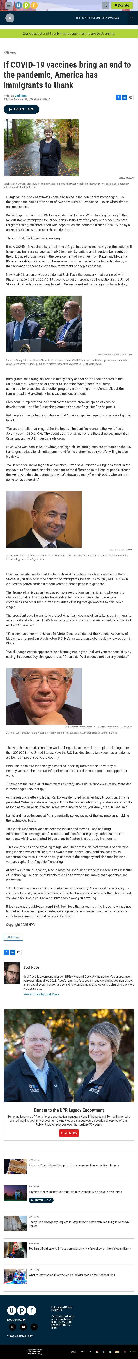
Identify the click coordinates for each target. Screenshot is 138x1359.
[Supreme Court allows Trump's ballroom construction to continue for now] (15, 1166)
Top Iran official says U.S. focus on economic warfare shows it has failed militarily (80, 1248)
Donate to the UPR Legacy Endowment (69, 1110)
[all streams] (132, 18)
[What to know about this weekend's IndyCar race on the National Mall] (15, 1276)
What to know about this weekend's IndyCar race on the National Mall (72, 1275)
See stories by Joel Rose (41, 994)
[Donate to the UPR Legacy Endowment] (69, 1055)
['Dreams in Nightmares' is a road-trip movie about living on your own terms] (15, 1193)
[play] (10, 18)
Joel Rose (21, 96)
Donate (123, 5)
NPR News (10, 52)
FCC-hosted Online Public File (61, 1308)
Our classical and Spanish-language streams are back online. (69, 33)
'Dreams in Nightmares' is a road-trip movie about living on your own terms (75, 1192)
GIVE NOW (69, 1133)
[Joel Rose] (12, 973)
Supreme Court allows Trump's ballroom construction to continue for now (74, 1165)
